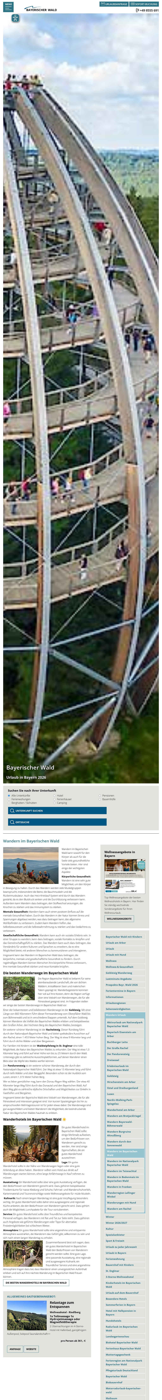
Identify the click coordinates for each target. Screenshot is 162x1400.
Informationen (114, 997)
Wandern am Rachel (119, 1208)
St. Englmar (112, 1270)
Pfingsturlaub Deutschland (122, 1370)
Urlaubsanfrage (116, 4)
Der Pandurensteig (118, 1054)
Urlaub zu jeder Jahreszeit (121, 1246)
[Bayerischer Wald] (40, 10)
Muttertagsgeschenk (118, 1354)
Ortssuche (22, 822)
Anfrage (15, 1349)
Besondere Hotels (116, 1298)
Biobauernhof (114, 1382)
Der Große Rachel (117, 1048)
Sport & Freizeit (115, 1240)
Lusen (110, 1093)
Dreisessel (113, 1060)
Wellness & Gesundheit (119, 966)
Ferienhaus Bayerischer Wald (123, 1348)
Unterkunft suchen (29, 810)
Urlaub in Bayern (116, 1252)
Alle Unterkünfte (21, 795)
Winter (110, 1216)
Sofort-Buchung (146, 4)
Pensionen (108, 795)
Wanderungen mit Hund (121, 1202)
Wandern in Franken (119, 1186)
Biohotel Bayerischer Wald (122, 1342)
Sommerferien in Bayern (120, 1304)
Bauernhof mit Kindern (120, 1264)
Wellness (111, 960)
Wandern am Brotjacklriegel (124, 1115)
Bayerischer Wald (116, 1376)
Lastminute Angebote (119, 978)
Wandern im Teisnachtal (122, 1171)
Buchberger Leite (117, 1042)
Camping (62, 803)
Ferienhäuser (64, 799)
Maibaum (111, 1398)
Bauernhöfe (108, 799)
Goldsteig (112, 1076)
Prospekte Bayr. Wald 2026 (122, 984)
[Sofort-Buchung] (133, 4)
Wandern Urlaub (116, 1014)
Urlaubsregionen (116, 1003)
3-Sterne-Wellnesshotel (120, 1276)
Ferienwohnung (115, 1258)
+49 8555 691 (149, 10)
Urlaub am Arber (116, 942)
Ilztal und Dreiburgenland (122, 1088)
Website (31, 1349)
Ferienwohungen (21, 799)
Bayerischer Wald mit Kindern (124, 936)
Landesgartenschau (117, 1336)
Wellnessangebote (119, 918)
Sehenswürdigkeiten (118, 1008)
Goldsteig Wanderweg (119, 972)
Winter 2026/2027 (116, 1222)
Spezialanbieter (115, 1234)
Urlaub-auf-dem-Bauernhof (122, 1292)
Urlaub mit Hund (116, 954)
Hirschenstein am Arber (121, 1082)
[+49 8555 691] (137, 10)
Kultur (110, 1228)
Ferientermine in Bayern (120, 990)
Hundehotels (113, 1320)
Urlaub (110, 948)
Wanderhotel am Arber (121, 1109)
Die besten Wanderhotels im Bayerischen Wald (36, 1282)
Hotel (60, 795)
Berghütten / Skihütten (24, 803)
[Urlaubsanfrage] (103, 4)
